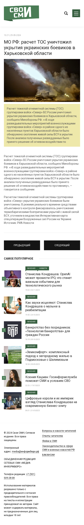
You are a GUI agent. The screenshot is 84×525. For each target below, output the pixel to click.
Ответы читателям (52, 436)
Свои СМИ (21, 13)
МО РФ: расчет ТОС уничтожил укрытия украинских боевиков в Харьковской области (39, 47)
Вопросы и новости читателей (59, 430)
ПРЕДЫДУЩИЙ (22, 243)
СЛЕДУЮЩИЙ (62, 243)
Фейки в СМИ (49, 441)
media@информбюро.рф (25, 451)
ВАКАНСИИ (48, 455)
